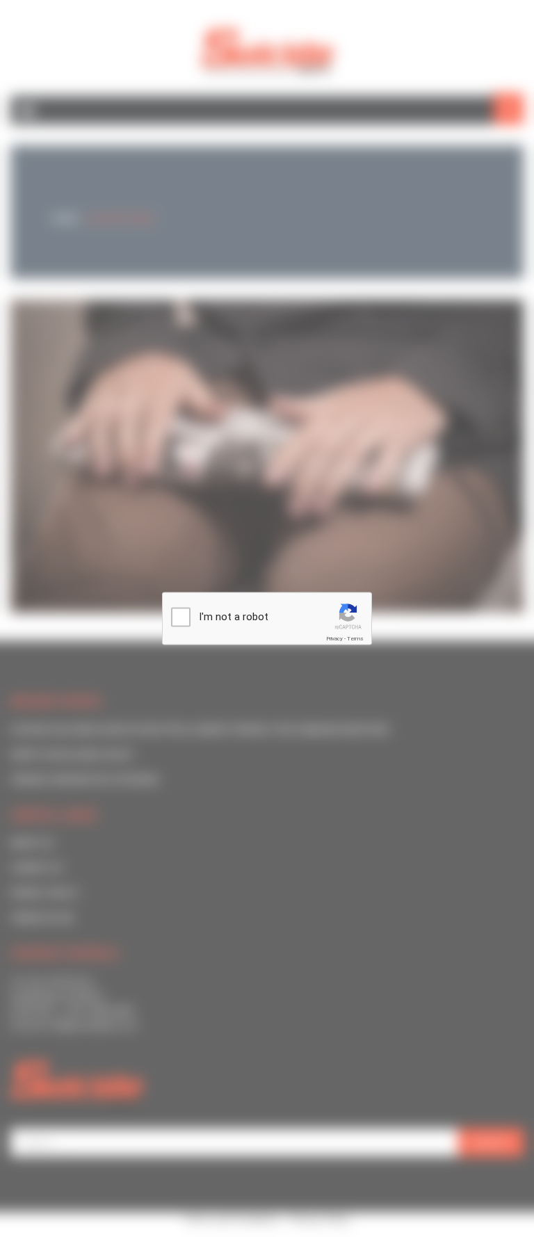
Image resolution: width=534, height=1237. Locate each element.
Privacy (334, 639)
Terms (355, 639)
